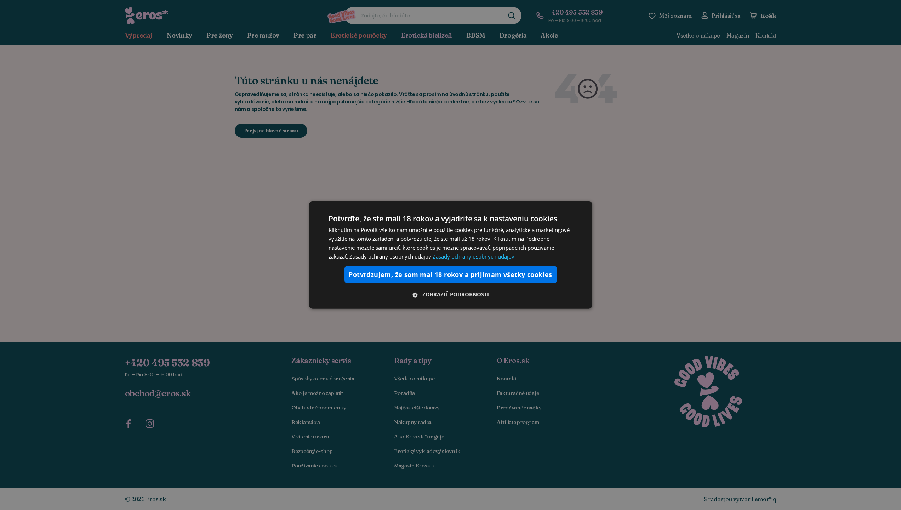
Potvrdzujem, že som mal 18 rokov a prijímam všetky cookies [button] (450, 274)
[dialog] (450, 255)
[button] (451, 294)
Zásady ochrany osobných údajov (473, 256)
